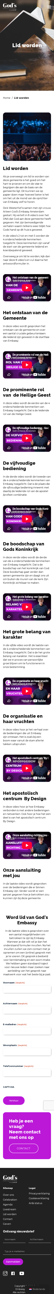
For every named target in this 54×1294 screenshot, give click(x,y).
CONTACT (24, 1148)
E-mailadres (15, 1024)
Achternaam (15, 1003)
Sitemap (8, 1188)
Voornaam (14, 982)
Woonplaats (15, 1045)
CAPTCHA (8, 1087)
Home (6, 97)
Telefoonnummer (18, 1066)
